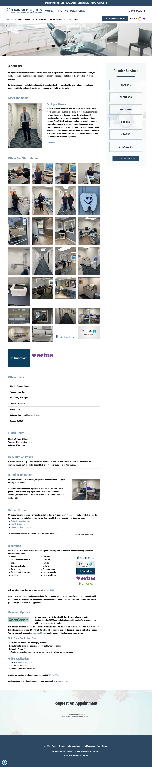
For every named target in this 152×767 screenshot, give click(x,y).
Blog (98, 746)
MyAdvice (97, 751)
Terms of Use (77, 755)
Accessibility (68, 755)
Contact (104, 746)
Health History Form (18, 524)
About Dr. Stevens (58, 746)
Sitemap (85, 755)
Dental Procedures (73, 746)
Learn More (51, 143)
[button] (115, 18)
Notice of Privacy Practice (21, 527)
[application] (15, 19)
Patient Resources (88, 746)
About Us (47, 746)
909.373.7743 (138, 10)
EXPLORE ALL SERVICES (126, 158)
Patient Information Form (20, 521)
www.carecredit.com (38, 633)
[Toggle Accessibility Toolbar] (4, 762)
